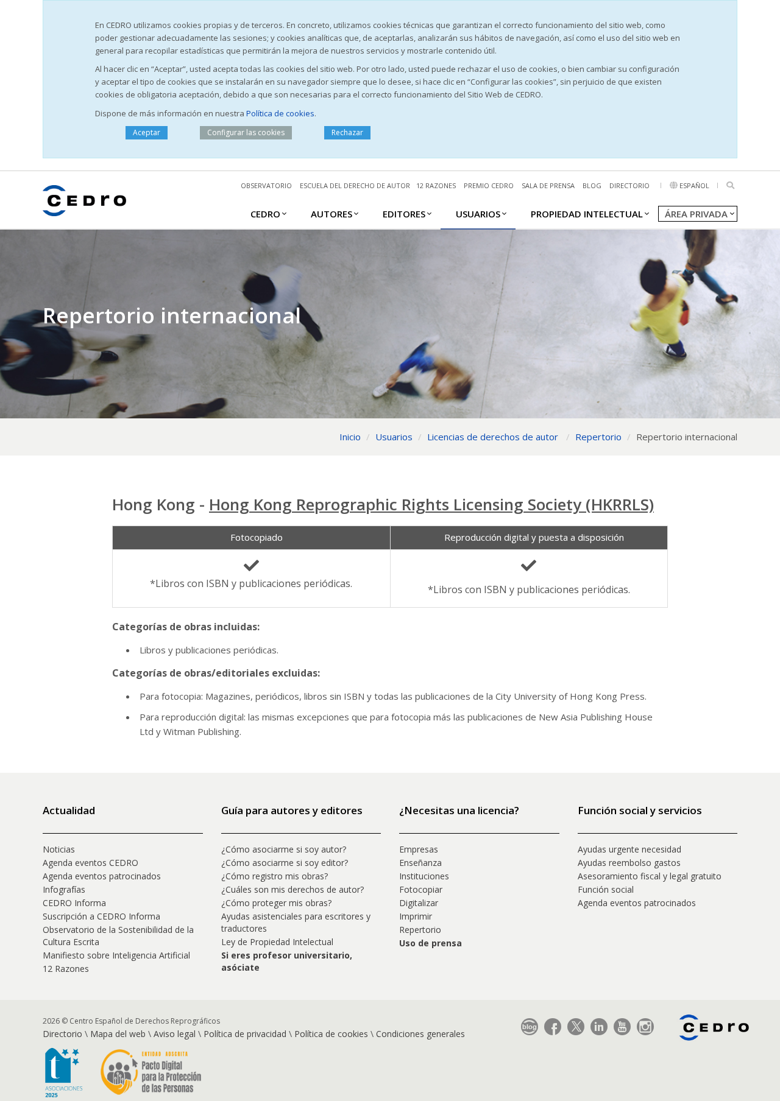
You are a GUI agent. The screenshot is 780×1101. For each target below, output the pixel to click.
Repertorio (420, 929)
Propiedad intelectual (587, 214)
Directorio (629, 185)
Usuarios (478, 214)
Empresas (418, 849)
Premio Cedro (489, 185)
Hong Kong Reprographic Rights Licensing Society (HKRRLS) (431, 504)
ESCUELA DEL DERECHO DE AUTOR (355, 185)
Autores (331, 214)
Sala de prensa (548, 185)
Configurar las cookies (246, 132)
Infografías (64, 889)
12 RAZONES (436, 185)
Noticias (59, 849)
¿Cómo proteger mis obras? (276, 903)
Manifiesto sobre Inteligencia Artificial (116, 955)
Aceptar (146, 132)
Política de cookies (280, 113)
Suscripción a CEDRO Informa (101, 916)
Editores (404, 214)
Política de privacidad (245, 1033)
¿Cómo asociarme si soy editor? (284, 862)
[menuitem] (265, 213)
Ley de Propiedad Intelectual (277, 942)
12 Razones (66, 968)
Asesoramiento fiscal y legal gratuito (650, 876)
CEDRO (265, 214)
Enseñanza (420, 862)
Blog (592, 185)
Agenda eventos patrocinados (102, 876)
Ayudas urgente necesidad (629, 849)
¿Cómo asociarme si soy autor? (283, 849)
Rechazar (347, 132)
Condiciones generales (420, 1033)
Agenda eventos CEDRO (90, 862)
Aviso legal (175, 1033)
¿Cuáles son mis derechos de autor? (292, 889)
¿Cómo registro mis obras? (274, 876)
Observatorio (266, 185)
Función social (606, 889)
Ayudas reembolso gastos (629, 862)
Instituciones (424, 876)
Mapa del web (118, 1033)
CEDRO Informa (74, 903)
